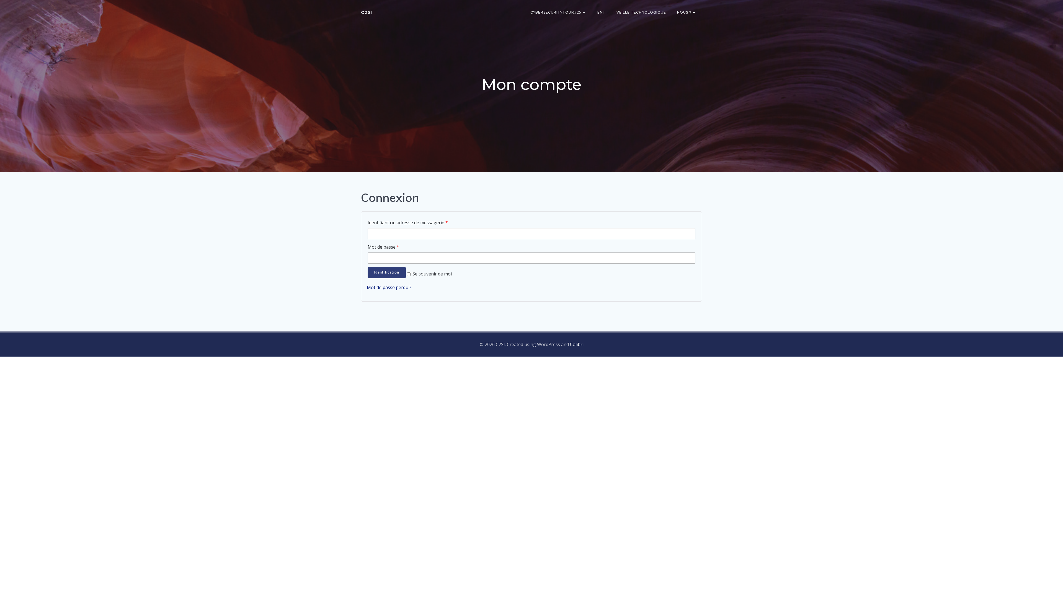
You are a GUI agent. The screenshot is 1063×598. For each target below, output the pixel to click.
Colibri (577, 344)
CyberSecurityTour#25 (555, 12)
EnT (601, 12)
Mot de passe (383, 247)
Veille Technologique (641, 12)
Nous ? (684, 12)
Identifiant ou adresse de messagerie (408, 223)
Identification (386, 272)
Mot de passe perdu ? (389, 287)
